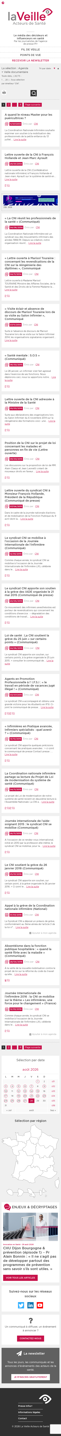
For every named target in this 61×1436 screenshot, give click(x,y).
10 (6, 1091)
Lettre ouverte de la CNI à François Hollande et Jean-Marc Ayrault (29, 156)
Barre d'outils (3, 3)
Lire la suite (20, 139)
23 (44, 1096)
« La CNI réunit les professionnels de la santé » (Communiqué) (30, 220)
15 (38, 1091)
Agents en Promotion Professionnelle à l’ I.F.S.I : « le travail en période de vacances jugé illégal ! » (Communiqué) (30, 684)
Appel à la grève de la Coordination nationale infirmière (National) (30, 907)
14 (31, 1091)
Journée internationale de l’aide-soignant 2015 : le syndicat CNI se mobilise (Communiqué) (28, 824)
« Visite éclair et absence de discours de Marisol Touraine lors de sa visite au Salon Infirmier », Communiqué (30, 314)
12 (19, 1091)
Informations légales (29, 1412)
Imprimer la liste (4, 92)
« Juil (8, 1110)
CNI (36, 124)
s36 (53, 1105)
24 (5, 1101)
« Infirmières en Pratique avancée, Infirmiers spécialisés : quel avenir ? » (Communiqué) (29, 730)
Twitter (21, 1305)
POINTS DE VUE (30, 55)
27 (25, 1101)
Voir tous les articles (20, 1277)
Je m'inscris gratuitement (30, 1377)
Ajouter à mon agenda (44, 933)
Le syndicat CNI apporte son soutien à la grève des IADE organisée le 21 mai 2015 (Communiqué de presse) (30, 592)
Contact (22, 1418)
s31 (53, 1081)
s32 (53, 1086)
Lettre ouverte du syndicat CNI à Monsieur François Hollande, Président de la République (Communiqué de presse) (27, 495)
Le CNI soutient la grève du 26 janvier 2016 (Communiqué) (26, 866)
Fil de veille (30, 49)
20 (25, 1096)
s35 (53, 1101)
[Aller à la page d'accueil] (30, 16)
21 (31, 1096)
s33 (53, 1091)
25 (12, 1101)
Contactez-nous (30, 1338)
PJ (8, 185)
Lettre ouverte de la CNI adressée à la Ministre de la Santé (29, 401)
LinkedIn (30, 1305)
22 (37, 1096)
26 (18, 1101)
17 (6, 1096)
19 (19, 1096)
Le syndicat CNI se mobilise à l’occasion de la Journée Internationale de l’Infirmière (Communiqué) (25, 543)
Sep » (53, 1110)
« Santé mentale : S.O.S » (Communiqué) (22, 357)
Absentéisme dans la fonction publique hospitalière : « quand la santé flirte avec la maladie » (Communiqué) (28, 951)
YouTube (40, 1305)
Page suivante (32, 104)
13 (25, 1091)
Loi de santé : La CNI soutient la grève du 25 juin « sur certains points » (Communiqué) (27, 639)
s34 (53, 1096)
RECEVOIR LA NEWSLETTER (30, 60)
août (31, 1110)
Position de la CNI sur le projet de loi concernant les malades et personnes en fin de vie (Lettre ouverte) (30, 448)
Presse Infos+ (25, 1406)
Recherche (33, 93)
